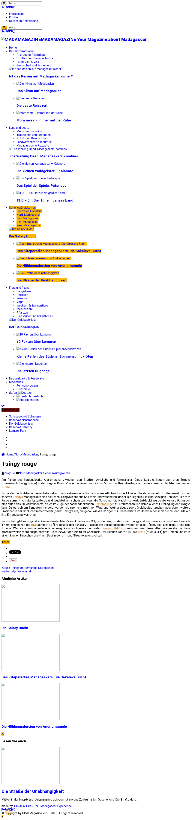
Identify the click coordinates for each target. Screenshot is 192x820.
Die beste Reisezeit (32, 105)
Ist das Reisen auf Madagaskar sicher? (41, 76)
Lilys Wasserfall (17, 571)
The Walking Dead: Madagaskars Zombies (43, 156)
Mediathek (16, 382)
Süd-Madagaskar (27, 218)
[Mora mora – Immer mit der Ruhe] (39, 113)
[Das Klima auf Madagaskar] (35, 83)
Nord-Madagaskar (28, 215)
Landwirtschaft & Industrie (34, 142)
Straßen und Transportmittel (35, 58)
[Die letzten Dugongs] (31, 363)
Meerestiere (24, 309)
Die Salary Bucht (22, 236)
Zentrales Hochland (29, 211)
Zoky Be (10, 473)
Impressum (16, 14)
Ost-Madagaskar (27, 222)
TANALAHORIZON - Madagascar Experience (43, 806)
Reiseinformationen (21, 51)
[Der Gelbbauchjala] (22, 319)
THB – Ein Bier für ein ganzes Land (44, 200)
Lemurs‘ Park (17, 430)
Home (13, 47)
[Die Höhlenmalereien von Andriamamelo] (43, 258)
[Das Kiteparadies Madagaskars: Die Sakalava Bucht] (51, 244)
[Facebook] (5, 7)
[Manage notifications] (8, 812)
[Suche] (4, 3)
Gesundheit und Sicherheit (33, 65)
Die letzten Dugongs (33, 371)
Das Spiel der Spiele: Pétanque (41, 186)
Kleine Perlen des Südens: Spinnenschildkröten (54, 356)
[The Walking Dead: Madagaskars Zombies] (38, 149)
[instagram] (13, 7)
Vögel (20, 302)
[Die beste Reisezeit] (31, 98)
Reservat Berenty (20, 427)
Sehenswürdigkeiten (22, 207)
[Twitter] (7, 7)
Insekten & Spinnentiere (32, 305)
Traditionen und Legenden (33, 135)
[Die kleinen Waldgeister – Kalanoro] (40, 163)
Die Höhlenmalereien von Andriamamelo (49, 266)
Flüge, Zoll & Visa (27, 62)
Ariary (141, 532)
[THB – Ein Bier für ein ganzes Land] (40, 193)
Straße (6, 487)
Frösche (21, 298)
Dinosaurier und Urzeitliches (34, 316)
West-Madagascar (28, 225)
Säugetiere (23, 291)
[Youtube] (10, 7)
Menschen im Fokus (29, 131)
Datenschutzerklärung (23, 21)
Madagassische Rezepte (32, 145)
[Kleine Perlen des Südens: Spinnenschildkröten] (48, 349)
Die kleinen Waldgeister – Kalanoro (44, 171)
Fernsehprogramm (28, 385)
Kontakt (14, 17)
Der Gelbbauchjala (24, 327)
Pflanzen (22, 312)
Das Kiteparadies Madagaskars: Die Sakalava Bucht (58, 251)
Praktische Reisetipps (31, 55)
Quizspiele (23, 389)
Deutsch (37, 396)
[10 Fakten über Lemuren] (34, 334)
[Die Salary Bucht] (21, 229)
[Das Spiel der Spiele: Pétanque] (38, 178)
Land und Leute (19, 127)
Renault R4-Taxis (114, 528)
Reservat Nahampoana (24, 420)
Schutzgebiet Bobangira (25, 416)
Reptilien (22, 295)
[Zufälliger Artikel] (3, 406)
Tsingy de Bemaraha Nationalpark (28, 568)
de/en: (13, 392)
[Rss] (3, 7)
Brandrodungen (104, 504)
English (34, 400)
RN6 (34, 525)
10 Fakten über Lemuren (36, 342)
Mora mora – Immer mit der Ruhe (43, 120)
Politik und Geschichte (31, 138)
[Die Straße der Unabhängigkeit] (37, 273)
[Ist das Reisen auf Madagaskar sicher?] (36, 69)
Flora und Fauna (19, 287)
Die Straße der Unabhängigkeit (41, 280)
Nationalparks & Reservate (26, 378)
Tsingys (18, 497)
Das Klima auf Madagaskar (38, 91)
